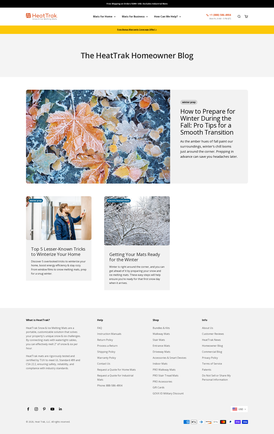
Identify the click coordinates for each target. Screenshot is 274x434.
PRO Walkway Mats (164, 369)
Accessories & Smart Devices (169, 358)
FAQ (99, 328)
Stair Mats (159, 340)
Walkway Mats (161, 334)
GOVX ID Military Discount (168, 393)
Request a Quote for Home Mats (116, 369)
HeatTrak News (211, 340)
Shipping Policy (106, 351)
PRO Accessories (162, 381)
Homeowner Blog (212, 345)
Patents (206, 369)
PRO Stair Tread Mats (165, 375)
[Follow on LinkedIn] (60, 409)
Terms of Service (212, 363)
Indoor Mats (160, 363)
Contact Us (103, 363)
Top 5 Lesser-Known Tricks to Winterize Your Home (58, 251)
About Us (207, 328)
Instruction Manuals (109, 334)
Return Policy (105, 340)
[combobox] (239, 409)
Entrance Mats (161, 345)
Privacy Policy (210, 358)
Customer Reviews (213, 334)
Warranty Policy (106, 358)
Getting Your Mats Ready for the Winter (134, 257)
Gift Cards (158, 387)
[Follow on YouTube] (52, 409)
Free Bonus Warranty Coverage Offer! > (137, 29)
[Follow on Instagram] (36, 409)
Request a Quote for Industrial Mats (115, 377)
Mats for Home (102, 16)
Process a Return (107, 345)
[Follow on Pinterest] (44, 409)
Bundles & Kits (161, 328)
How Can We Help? (166, 16)
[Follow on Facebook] (28, 409)
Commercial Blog (212, 351)
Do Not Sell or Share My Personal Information (216, 377)
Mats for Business (133, 16)
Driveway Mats (161, 351)
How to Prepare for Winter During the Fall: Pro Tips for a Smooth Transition (207, 121)
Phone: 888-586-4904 (109, 385)
